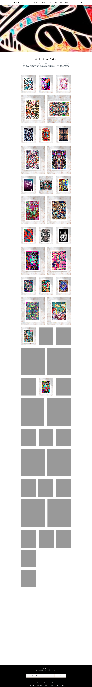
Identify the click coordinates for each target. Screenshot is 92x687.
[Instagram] (81, 2)
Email (27, 673)
